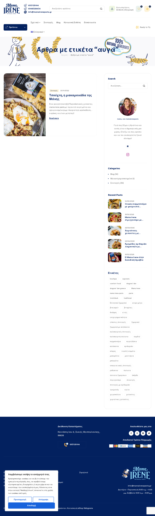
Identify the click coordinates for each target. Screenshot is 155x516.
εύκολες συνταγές (118, 322)
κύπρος (113, 351)
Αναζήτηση (101, 9)
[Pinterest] (143, 433)
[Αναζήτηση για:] (127, 86)
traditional (128, 298)
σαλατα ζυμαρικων (118, 375)
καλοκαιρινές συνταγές (120, 332)
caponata (125, 279)
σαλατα (127, 370)
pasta (131, 293)
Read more (54, 118)
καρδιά (137, 337)
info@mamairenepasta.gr (139, 486)
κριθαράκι (128, 346)
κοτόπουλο (114, 346)
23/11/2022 (64, 91)
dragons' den (131, 283)
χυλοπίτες (130, 395)
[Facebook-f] (131, 433)
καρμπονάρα (115, 341)
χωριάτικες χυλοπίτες (119, 399)
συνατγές (131, 380)
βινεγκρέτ (114, 308)
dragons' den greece (118, 288)
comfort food (115, 283)
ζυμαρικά (135, 322)
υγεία (127, 390)
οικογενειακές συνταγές (120, 366)
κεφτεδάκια (131, 341)
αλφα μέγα (137, 303)
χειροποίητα (115, 395)
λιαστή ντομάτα (128, 351)
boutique (113, 279)
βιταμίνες (128, 308)
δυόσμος (113, 312)
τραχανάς (114, 390)
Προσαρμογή (20, 499)
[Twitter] (149, 433)
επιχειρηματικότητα (118, 317)
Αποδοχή (31, 505)
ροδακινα (114, 370)
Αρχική (64, 55)
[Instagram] (127, 154)
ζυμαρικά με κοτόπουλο (120, 327)
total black (114, 298)
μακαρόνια (114, 356)
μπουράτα (114, 361)
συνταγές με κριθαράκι (120, 385)
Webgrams (88, 508)
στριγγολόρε (115, 380)
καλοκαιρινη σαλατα (119, 337)
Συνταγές (54, 90)
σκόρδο (135, 375)
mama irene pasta (116, 293)
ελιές (124, 312)
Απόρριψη (43, 499)
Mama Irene (135, 288)
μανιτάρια (129, 356)
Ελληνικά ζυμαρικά (118, 303)
